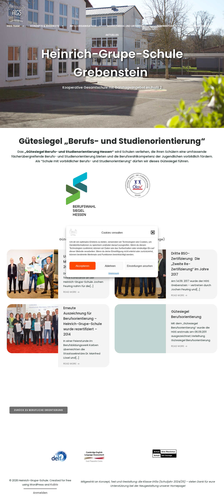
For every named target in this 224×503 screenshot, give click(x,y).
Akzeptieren (82, 265)
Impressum (113, 273)
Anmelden (40, 493)
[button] (153, 232)
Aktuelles (112, 35)
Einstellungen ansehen (140, 265)
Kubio (54, 484)
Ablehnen (110, 265)
